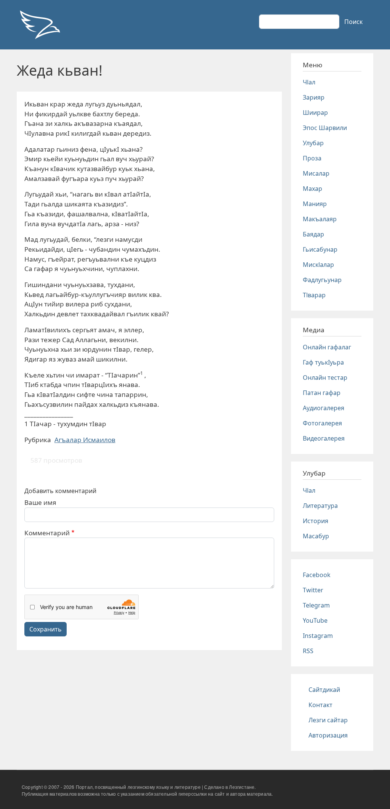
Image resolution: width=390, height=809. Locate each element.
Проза (312, 158)
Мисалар (316, 173)
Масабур (316, 536)
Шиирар (315, 112)
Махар (312, 188)
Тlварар (314, 295)
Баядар (313, 234)
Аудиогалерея (323, 408)
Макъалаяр (320, 219)
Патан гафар (321, 393)
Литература (320, 505)
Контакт (320, 705)
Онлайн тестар (325, 377)
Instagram (318, 635)
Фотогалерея (322, 423)
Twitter (313, 590)
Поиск (353, 21)
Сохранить (45, 629)
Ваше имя (40, 502)
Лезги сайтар (328, 720)
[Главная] (39, 25)
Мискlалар (318, 264)
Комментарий (47, 532)
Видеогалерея (324, 438)
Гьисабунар (320, 249)
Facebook (317, 575)
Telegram (316, 605)
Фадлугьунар (322, 280)
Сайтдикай (324, 689)
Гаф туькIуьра (323, 362)
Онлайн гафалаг (327, 347)
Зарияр (313, 97)
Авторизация (328, 735)
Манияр (315, 204)
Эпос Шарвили (325, 128)
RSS (308, 651)
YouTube (315, 620)
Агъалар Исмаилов (84, 439)
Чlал (309, 82)
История (315, 521)
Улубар (313, 143)
